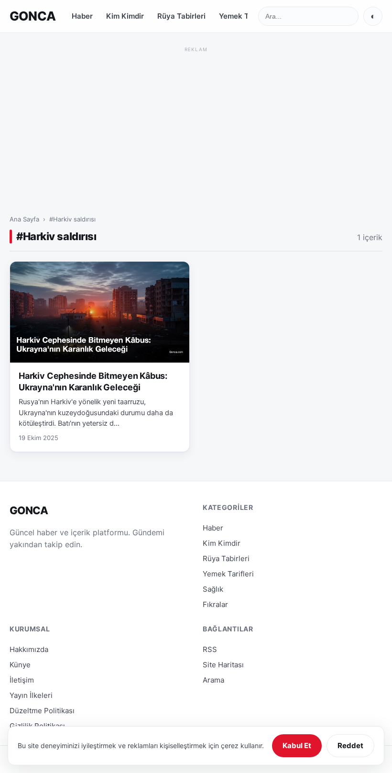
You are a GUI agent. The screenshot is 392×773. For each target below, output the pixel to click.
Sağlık (213, 589)
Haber (82, 16)
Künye (20, 664)
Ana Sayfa (24, 219)
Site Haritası (223, 664)
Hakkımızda (29, 649)
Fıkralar (215, 604)
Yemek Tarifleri (245, 16)
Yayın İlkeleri (31, 695)
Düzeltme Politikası (42, 710)
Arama (213, 680)
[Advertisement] (196, 122)
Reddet (350, 745)
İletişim (22, 680)
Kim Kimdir (125, 16)
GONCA (32, 16)
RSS (210, 649)
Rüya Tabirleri (181, 16)
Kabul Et (297, 745)
